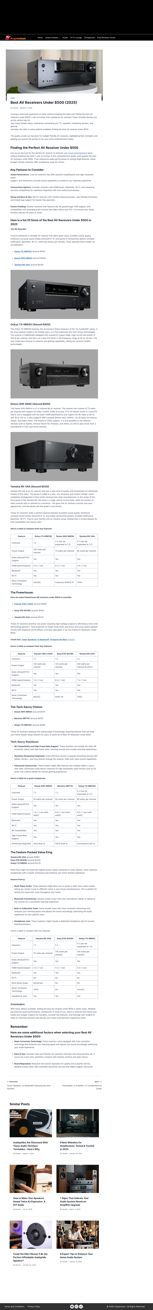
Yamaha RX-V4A (22, 265)
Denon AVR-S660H (23, 258)
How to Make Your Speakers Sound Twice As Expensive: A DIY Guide (29, 1201)
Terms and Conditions (14, 1306)
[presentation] (31, 1123)
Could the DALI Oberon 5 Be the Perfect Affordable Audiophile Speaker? (30, 1257)
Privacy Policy (34, 1306)
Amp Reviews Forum (106, 37)
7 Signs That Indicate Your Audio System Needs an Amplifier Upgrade (74, 1201)
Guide (65, 37)
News (40, 37)
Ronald (15, 108)
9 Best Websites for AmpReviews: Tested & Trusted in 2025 (77, 1146)
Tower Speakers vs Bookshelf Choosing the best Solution (29, 1085)
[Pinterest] (81, 1306)
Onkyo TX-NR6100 (23, 251)
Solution (48, 639)
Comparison (89, 37)
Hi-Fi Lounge (76, 37)
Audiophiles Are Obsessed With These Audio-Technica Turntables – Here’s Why (30, 1146)
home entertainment (77, 153)
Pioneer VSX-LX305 (23, 604)
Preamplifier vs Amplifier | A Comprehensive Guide (81, 1085)
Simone (18, 1265)
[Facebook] (72, 1306)
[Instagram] (76, 1306)
